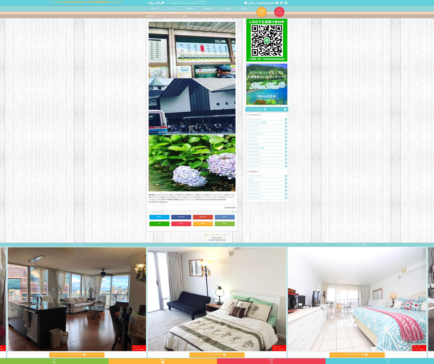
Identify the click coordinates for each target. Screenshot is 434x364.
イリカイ (250, 179)
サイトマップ (226, 234)
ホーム (149, 13)
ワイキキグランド (253, 155)
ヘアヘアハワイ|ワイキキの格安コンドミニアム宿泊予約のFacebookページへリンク (277, 3)
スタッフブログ (159, 13)
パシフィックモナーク (255, 133)
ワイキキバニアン (253, 159)
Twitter (160, 216)
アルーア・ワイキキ (254, 176)
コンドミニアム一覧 (257, 109)
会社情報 (244, 8)
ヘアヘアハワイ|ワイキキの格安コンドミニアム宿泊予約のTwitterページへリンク (286, 3)
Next (431, 300)
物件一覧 (155, 8)
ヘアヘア (172, 8)
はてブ (225, 216)
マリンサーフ (252, 141)
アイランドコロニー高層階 (256, 123)
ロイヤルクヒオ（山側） (256, 148)
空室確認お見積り (261, 12)
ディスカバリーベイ (254, 194)
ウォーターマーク (253, 190)
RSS (203, 223)
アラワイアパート (253, 126)
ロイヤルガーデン (253, 151)
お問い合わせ (216, 234)
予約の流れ (190, 8)
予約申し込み (279, 12)
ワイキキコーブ (252, 166)
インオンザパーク (253, 187)
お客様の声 (208, 8)
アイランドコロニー (254, 119)
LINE (159, 223)
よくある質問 (226, 8)
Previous (3, 300)
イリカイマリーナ (253, 183)
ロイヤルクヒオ (252, 144)
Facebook (181, 216)
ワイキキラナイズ (253, 162)
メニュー (388, 359)
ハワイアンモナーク (254, 197)
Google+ (203, 216)
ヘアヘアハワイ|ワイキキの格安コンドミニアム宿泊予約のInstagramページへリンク (281, 3)
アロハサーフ (252, 130)
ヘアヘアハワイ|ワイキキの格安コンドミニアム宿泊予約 (156, 3)
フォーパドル (252, 137)
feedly (225, 223)
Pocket (181, 223)
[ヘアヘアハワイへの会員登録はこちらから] (266, 65)
